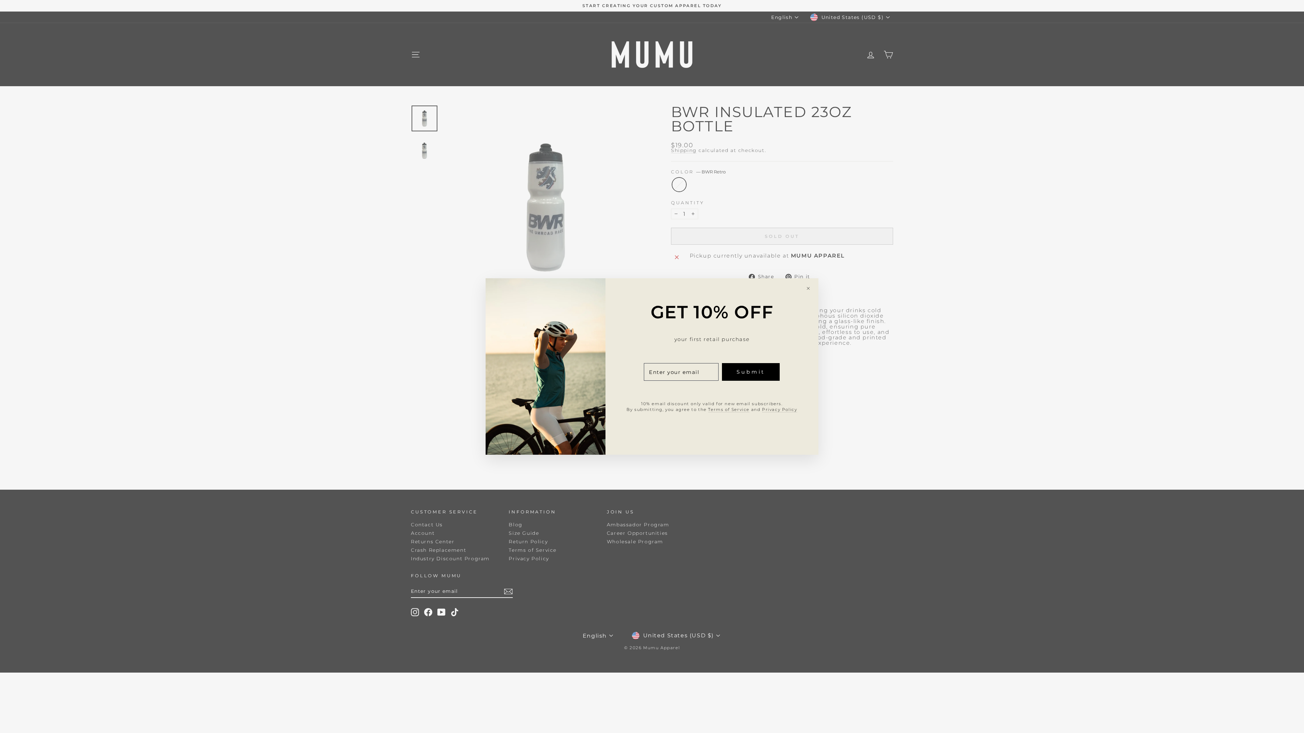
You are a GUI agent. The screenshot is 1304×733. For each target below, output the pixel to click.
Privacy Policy (779, 409)
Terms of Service (728, 409)
